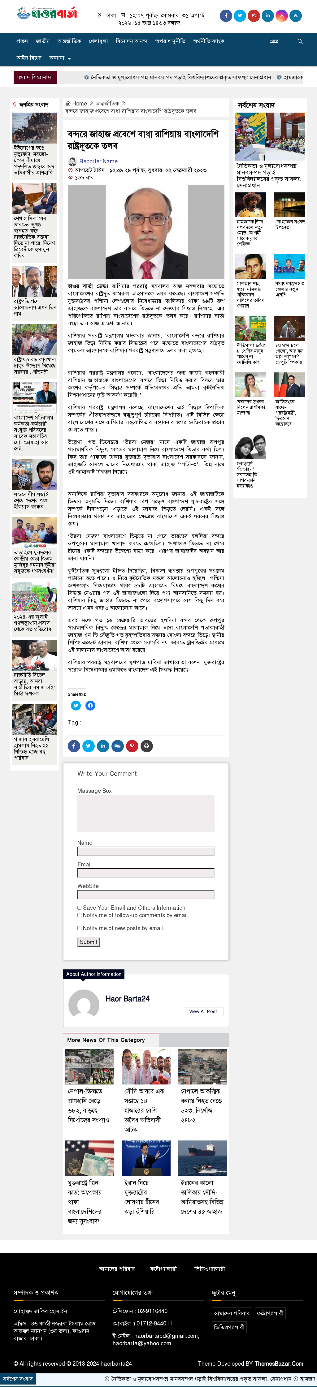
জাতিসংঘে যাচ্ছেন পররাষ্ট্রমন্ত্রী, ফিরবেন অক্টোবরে (286, 413)
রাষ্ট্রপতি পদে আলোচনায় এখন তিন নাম (35, 307)
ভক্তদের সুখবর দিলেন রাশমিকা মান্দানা (251, 407)
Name (84, 843)
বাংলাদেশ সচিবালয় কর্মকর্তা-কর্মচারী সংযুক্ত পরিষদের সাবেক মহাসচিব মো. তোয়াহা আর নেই (33, 433)
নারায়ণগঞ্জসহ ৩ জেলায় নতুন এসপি (290, 289)
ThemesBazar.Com (278, 1363)
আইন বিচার (29, 57)
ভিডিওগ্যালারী (209, 1268)
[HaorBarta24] (47, 12)
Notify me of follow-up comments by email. (136, 915)
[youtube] (282, 16)
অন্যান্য (57, 57)
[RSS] (295, 16)
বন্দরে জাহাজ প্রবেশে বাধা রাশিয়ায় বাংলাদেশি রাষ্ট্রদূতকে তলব (131, 111)
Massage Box (94, 791)
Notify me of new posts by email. (123, 928)
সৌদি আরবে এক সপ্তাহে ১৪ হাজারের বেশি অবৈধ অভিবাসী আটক (144, 1111)
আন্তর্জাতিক (69, 41)
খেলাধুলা (98, 41)
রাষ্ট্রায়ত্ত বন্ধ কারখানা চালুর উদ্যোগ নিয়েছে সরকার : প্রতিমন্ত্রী (35, 365)
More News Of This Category (106, 1040)
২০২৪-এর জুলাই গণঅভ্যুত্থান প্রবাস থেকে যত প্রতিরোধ (32, 623)
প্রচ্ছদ (22, 41)
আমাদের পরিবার (117, 1268)
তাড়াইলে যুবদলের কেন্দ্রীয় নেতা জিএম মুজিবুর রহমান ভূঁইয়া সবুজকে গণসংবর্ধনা (35, 561)
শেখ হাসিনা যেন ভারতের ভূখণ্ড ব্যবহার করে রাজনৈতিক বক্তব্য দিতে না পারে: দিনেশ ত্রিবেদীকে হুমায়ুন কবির (34, 237)
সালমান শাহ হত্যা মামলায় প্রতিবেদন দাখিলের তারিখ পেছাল (250, 295)
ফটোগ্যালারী (163, 1268)
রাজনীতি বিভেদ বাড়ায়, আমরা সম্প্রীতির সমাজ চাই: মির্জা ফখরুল (34, 684)
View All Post (203, 1011)
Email (84, 864)
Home (80, 103)
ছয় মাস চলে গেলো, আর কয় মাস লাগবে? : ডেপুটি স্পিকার (289, 353)
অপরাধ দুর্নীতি (170, 41)
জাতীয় (43, 41)
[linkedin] (268, 16)
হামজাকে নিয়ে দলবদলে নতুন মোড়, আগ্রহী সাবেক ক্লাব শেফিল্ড (250, 233)
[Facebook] (74, 746)
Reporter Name (98, 161)
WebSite (88, 886)
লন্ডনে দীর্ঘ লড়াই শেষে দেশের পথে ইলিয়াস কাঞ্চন (31, 500)
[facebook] (226, 16)
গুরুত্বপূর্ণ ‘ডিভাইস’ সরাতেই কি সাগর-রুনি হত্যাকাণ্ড (247, 475)
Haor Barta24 (128, 998)
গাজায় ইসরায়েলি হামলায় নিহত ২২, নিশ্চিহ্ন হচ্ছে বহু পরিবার (32, 748)
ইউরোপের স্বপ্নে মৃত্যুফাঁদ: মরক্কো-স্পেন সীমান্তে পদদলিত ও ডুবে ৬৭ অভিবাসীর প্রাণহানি (34, 160)
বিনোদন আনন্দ (132, 41)
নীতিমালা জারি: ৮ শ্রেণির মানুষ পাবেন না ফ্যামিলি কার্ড (251, 353)
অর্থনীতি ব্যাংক (208, 41)
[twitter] (240, 16)
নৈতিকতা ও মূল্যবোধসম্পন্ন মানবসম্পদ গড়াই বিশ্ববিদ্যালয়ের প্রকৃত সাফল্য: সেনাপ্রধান (152, 77)
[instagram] (254, 16)
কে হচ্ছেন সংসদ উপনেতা (290, 224)
